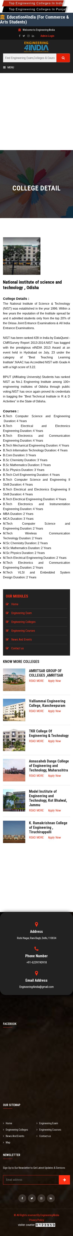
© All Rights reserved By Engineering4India (36, 1215)
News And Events (21, 639)
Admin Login (47, 35)
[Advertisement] (36, 111)
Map (8, 1142)
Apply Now (54, 681)
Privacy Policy (36, 1220)
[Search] (63, 57)
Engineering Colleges (23, 622)
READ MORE (36, 681)
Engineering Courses (23, 630)
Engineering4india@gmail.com (36, 987)
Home (14, 604)
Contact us (17, 648)
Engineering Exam (21, 613)
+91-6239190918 (36, 962)
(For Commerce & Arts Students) (34, 19)
